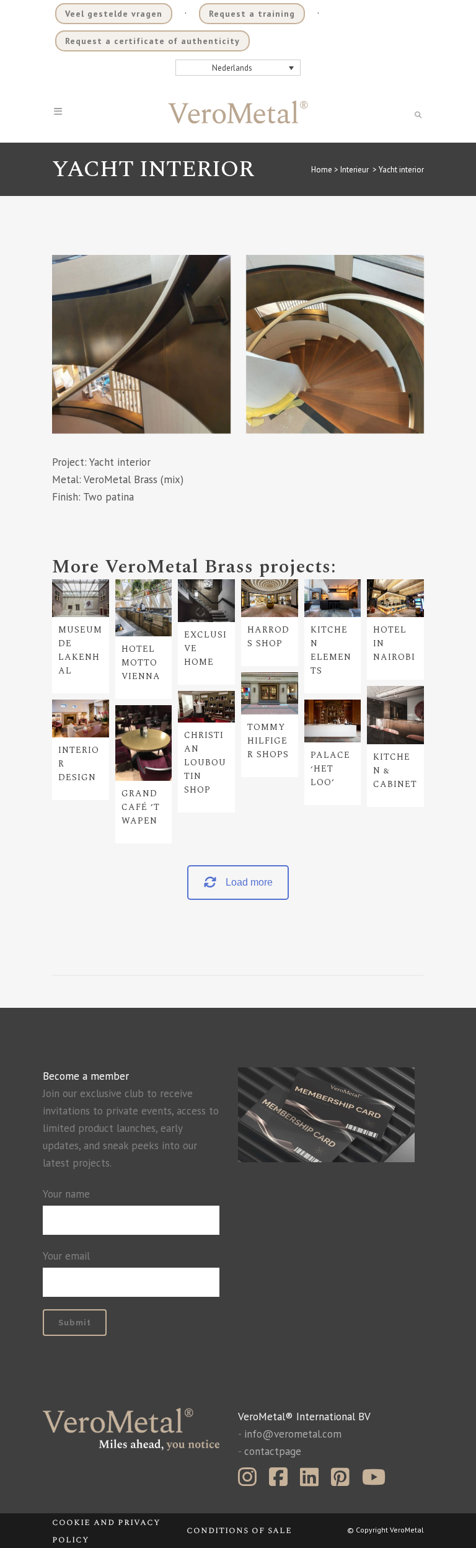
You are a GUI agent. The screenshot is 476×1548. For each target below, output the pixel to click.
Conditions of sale (239, 1530)
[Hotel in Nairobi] (395, 598)
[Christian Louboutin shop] (206, 707)
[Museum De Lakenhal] (80, 598)
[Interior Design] (80, 718)
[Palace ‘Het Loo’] (332, 721)
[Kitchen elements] (332, 598)
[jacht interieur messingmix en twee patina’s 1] (335, 344)
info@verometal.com (293, 1434)
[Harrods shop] (269, 598)
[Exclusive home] (206, 600)
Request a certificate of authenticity (152, 41)
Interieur (354, 169)
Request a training (252, 13)
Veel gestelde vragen (113, 13)
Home (321, 169)
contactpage (272, 1451)
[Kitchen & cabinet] (395, 715)
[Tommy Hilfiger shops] (269, 693)
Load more (249, 882)
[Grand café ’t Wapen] (143, 743)
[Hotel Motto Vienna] (143, 607)
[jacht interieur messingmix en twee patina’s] (141, 344)
